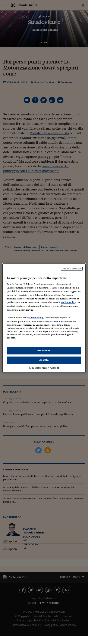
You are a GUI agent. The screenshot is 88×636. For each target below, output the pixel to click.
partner (54, 321)
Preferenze (44, 350)
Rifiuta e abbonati (72, 268)
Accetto (44, 360)
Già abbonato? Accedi (44, 367)
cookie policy (68, 302)
